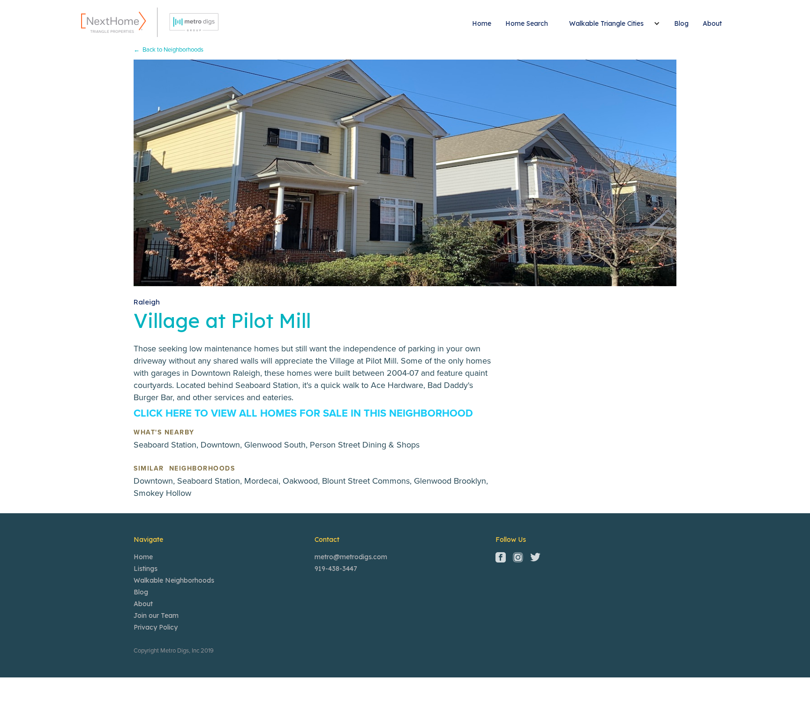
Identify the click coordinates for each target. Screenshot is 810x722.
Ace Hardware (397, 385)
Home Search (526, 23)
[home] (149, 22)
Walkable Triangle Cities (606, 23)
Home (481, 23)
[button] (611, 23)
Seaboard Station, (167, 445)
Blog (681, 23)
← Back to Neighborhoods (168, 49)
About (712, 23)
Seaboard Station (266, 385)
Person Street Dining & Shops (365, 445)
